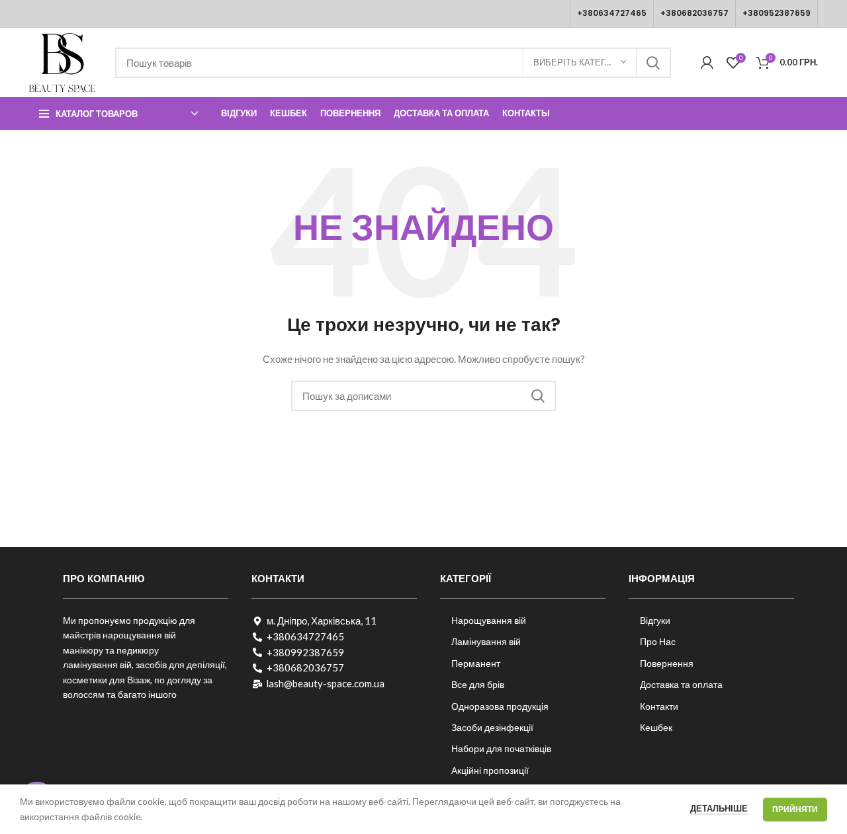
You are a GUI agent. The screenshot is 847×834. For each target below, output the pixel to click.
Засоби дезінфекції (492, 727)
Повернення (666, 663)
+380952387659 (776, 13)
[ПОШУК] (653, 63)
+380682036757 (694, 13)
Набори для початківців (501, 748)
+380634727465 (611, 13)
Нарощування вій (488, 620)
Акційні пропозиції (490, 770)
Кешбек (656, 727)
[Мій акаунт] (707, 63)
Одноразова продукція (500, 706)
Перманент (475, 663)
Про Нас (658, 641)
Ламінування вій (486, 641)
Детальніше (719, 808)
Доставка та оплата (681, 684)
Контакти (659, 706)
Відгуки (655, 620)
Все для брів (477, 684)
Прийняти (795, 809)
